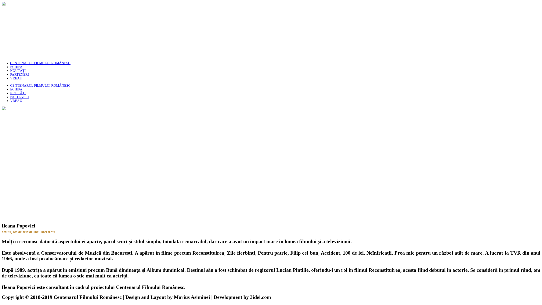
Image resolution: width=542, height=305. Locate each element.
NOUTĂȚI (18, 70)
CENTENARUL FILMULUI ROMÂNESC (40, 63)
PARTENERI (19, 74)
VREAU (16, 78)
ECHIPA (16, 67)
